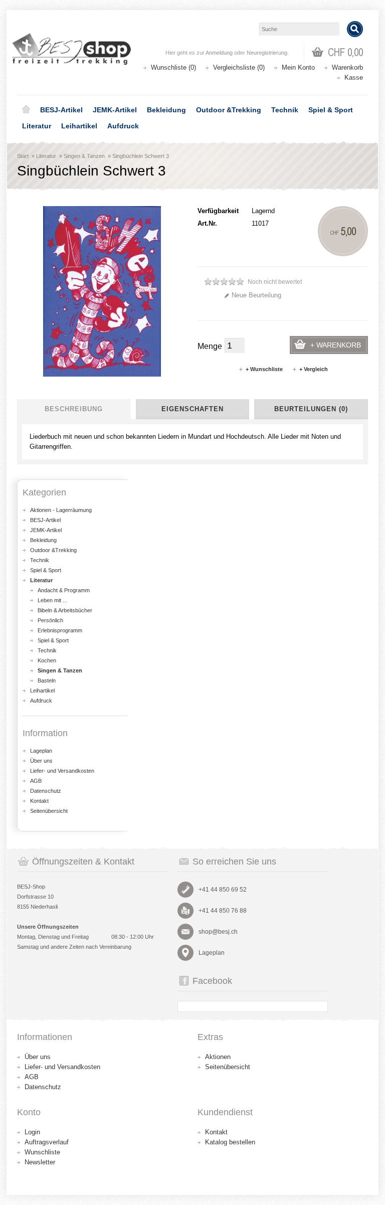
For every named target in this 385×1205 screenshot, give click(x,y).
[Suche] (355, 29)
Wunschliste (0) (173, 67)
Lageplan (41, 751)
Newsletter (40, 1162)
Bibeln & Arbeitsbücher (65, 610)
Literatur (36, 126)
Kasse (353, 77)
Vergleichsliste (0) (239, 67)
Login (32, 1132)
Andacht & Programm (64, 590)
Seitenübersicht (49, 811)
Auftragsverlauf (47, 1142)
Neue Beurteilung (256, 295)
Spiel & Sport (330, 110)
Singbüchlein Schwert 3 (140, 156)
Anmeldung (219, 53)
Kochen (47, 660)
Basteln (47, 680)
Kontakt (39, 801)
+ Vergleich (313, 369)
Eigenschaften (192, 409)
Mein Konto (298, 67)
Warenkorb (347, 67)
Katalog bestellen (230, 1142)
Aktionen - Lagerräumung (61, 510)
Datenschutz (45, 791)
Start (23, 156)
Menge (210, 346)
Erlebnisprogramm (60, 630)
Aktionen (218, 1057)
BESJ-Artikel (61, 110)
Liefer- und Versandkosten (62, 771)
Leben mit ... (52, 600)
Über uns (41, 761)
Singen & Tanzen (84, 156)
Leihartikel (79, 126)
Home (26, 110)
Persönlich (50, 620)
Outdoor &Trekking (228, 110)
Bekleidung (166, 110)
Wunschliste (42, 1152)
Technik (284, 110)
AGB (36, 781)
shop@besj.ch (218, 931)
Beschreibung (74, 409)
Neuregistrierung (267, 53)
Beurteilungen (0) (311, 409)
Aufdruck (123, 126)
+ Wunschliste (264, 369)
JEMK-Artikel (115, 110)
